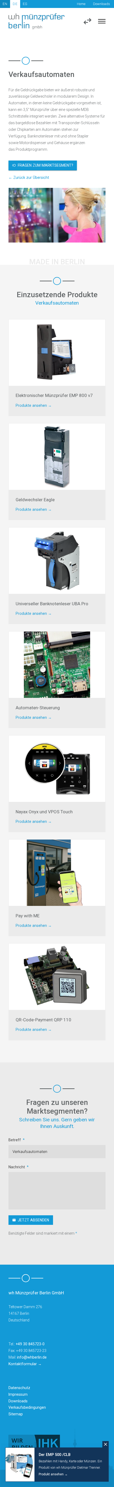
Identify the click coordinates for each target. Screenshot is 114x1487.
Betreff (14, 1140)
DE (15, 4)
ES (25, 4)
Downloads (101, 4)
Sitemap (15, 1414)
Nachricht (16, 1167)
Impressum (18, 1394)
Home (81, 4)
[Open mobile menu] (102, 21)
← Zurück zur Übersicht (28, 177)
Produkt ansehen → (53, 1474)
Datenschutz (19, 1388)
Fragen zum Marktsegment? (45, 165)
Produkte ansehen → (34, 405)
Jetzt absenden (33, 1220)
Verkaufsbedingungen (27, 1407)
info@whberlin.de (32, 1357)
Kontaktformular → (25, 1364)
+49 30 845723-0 (30, 1344)
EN (5, 4)
